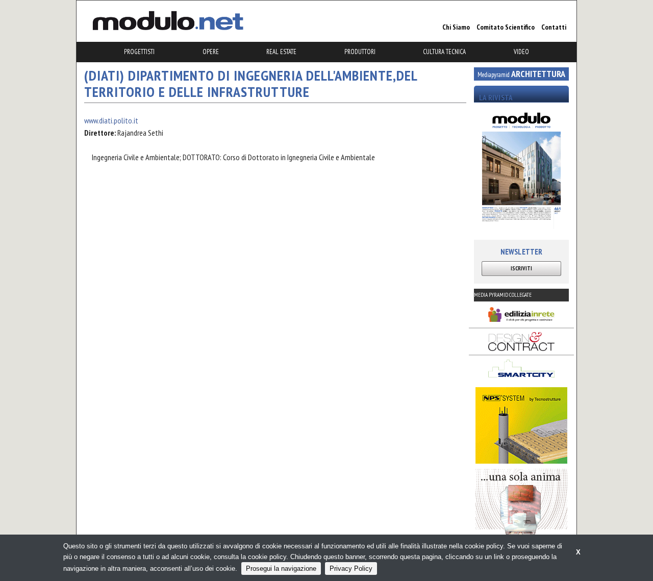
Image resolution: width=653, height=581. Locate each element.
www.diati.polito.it (111, 120)
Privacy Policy (351, 568)
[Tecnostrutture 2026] (521, 425)
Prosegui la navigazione (281, 568)
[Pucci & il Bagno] (521, 507)
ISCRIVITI (521, 268)
